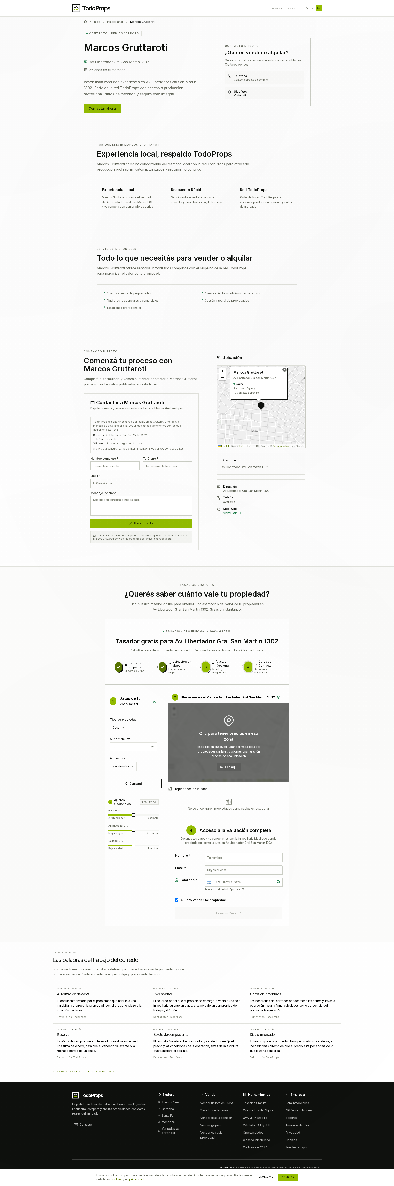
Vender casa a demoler (216, 1117)
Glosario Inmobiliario (256, 1140)
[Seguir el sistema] (319, 8)
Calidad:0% (115, 841)
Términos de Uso (297, 1125)
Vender (283, 8)
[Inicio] (85, 21)
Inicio (97, 21)
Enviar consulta (143, 523)
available (229, 502)
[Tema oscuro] (313, 8)
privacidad (136, 1179)
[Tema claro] (307, 8)
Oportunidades (253, 1132)
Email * (95, 475)
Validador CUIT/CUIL (256, 1125)
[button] (261, 406)
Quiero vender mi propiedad (203, 900)
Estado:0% (115, 810)
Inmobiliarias (115, 21)
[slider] (133, 815)
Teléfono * (150, 458)
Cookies (291, 1140)
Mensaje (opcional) (104, 493)
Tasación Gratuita (254, 1103)
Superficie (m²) (120, 739)
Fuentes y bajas (296, 1147)
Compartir (135, 783)
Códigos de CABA (255, 1147)
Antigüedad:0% (118, 825)
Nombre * (183, 855)
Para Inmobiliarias (297, 1103)
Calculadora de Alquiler (259, 1110)
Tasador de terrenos (214, 1110)
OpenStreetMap (281, 446)
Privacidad (293, 1132)
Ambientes (117, 758)
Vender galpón (210, 1125)
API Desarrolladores (299, 1110)
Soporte (291, 1117)
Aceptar (288, 1177)
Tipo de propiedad (123, 719)
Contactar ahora (102, 108)
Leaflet (225, 446)
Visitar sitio (240, 95)
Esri (241, 446)
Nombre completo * (104, 458)
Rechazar (266, 1177)
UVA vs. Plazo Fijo (255, 1117)
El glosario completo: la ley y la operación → (83, 1071)
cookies (116, 1179)
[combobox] (118, 727)
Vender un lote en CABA (216, 1103)
